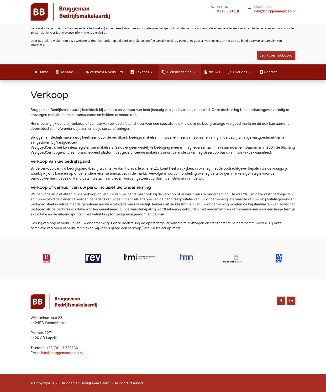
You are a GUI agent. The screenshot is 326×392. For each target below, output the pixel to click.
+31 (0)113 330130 (62, 348)
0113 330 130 (228, 11)
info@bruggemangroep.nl (274, 11)
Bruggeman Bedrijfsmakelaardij (86, 383)
